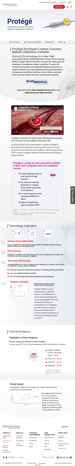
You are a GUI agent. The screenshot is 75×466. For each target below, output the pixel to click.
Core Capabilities (49, 434)
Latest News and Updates (48, 2)
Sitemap (37, 465)
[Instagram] (64, 457)
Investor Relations (61, 437)
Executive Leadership (19, 437)
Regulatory (47, 449)
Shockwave (33, 438)
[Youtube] (70, 457)
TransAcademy (19, 457)
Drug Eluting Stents (6, 437)
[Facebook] (57, 457)
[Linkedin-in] (61, 457)
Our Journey (20, 440)
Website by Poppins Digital (63, 463)
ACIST (31, 443)
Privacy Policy (31, 463)
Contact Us (63, 2)
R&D (45, 446)
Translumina (50, 457)
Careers (60, 440)
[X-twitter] (67, 457)
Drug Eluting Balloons (6, 441)
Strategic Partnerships (34, 434)
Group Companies (19, 444)
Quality (46, 443)
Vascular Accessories (6, 451)
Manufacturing (48, 438)
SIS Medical (33, 440)
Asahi (31, 446)
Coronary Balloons (6, 446)
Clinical (46, 440)
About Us (19, 433)
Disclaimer (42, 463)
